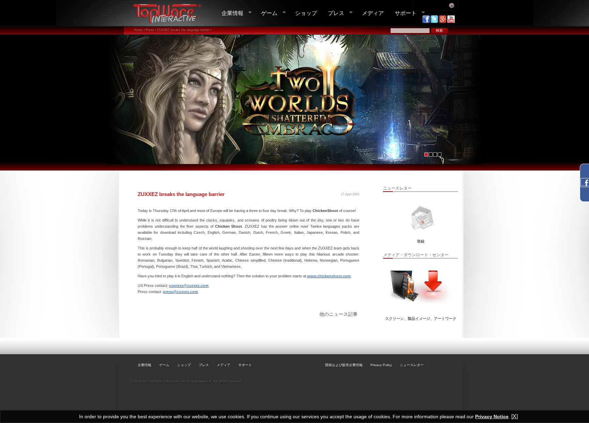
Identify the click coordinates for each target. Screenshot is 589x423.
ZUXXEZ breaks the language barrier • (184, 30)
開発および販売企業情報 (344, 365)
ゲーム (266, 13)
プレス (333, 13)
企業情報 (229, 13)
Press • (151, 30)
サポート (403, 13)
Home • (139, 30)
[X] (514, 416)
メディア (373, 13)
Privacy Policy (381, 365)
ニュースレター (412, 365)
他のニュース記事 (338, 314)
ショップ (306, 13)
